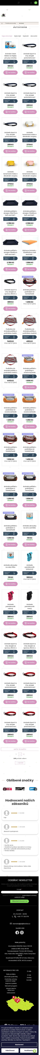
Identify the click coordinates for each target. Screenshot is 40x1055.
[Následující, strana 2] (20, 754)
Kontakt (29, 980)
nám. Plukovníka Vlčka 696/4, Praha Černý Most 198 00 (20, 954)
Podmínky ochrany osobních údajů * (11, 980)
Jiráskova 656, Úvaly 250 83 (20, 949)
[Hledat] (18, 3)
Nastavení (19, 1045)
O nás (29, 975)
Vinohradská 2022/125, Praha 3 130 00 (20, 946)
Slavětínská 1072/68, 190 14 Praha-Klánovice (20, 958)
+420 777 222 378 (23, 916)
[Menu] (36, 3)
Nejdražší (26, 36)
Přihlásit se (23, 901)
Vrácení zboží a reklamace (11, 989)
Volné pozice (11, 993)
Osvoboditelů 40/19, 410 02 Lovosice (20, 960)
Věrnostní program (11, 986)
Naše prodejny (11, 974)
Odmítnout (10, 1050)
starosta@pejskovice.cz (21, 924)
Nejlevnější (17, 36)
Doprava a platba (11, 983)
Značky (29, 977)
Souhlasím (28, 1050)
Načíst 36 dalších (20, 749)
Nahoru (20, 763)
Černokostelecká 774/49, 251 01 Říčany (20, 951)
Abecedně (34, 36)
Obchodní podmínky (11, 977)
